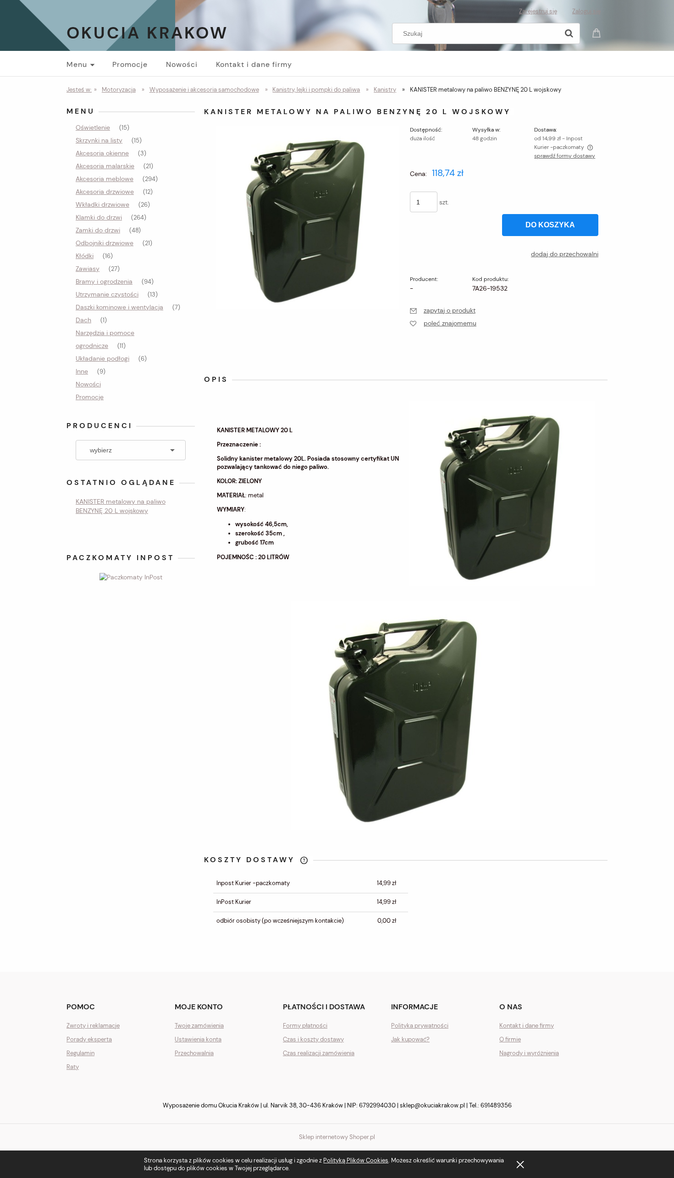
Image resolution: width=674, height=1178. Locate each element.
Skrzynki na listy (99, 140)
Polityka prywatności (419, 1025)
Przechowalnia (194, 1053)
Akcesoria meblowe (104, 179)
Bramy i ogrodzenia (104, 281)
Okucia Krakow (147, 33)
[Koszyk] (598, 32)
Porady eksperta (89, 1039)
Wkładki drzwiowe (102, 204)
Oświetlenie (93, 127)
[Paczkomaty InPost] (130, 576)
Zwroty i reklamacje (93, 1025)
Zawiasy (87, 268)
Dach (83, 320)
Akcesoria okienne (102, 153)
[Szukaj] (569, 33)
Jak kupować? (410, 1039)
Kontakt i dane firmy (526, 1025)
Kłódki (85, 256)
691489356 (496, 1105)
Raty (72, 1067)
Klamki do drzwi (99, 217)
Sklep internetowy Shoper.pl (337, 1137)
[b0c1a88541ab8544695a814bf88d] (307, 216)
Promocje (90, 397)
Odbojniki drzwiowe (104, 243)
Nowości (88, 384)
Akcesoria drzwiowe (105, 191)
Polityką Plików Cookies (355, 1160)
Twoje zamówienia (199, 1025)
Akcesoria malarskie (105, 166)
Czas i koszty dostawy (313, 1039)
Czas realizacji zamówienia (318, 1053)
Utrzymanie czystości (107, 294)
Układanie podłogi (102, 358)
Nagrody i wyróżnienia (529, 1053)
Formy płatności (305, 1025)
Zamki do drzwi (98, 230)
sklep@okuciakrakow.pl (432, 1105)
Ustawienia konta (198, 1039)
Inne (82, 371)
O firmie (510, 1039)
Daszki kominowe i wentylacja (119, 307)
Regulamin (80, 1053)
